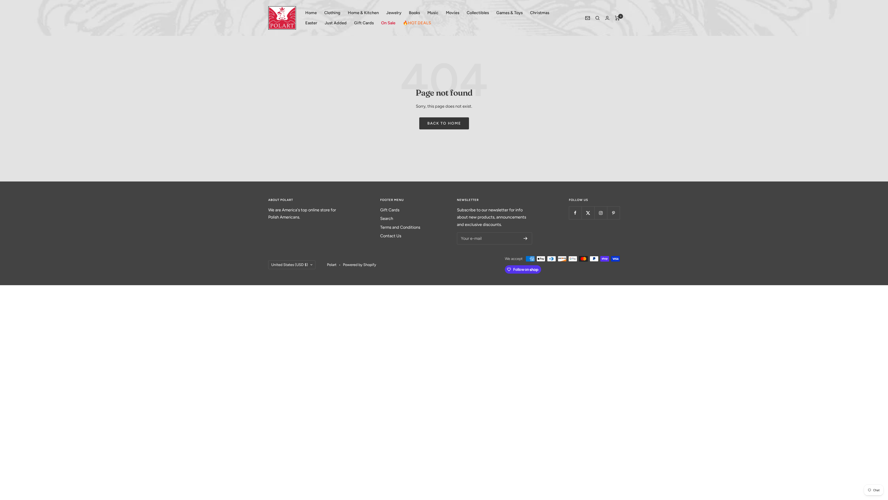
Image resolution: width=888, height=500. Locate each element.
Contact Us (390, 235)
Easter (311, 22)
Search (386, 218)
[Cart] (617, 18)
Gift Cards (364, 22)
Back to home (444, 123)
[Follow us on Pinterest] (613, 212)
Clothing (332, 12)
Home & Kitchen (363, 12)
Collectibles (478, 12)
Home (311, 12)
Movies (452, 12)
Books (414, 12)
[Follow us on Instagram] (600, 212)
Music (432, 12)
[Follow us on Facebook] (575, 212)
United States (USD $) (289, 264)
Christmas (539, 12)
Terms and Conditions (400, 227)
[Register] (525, 238)
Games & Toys (509, 12)
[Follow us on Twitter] (588, 212)
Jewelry (393, 12)
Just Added (336, 22)
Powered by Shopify (359, 264)
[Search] (597, 18)
